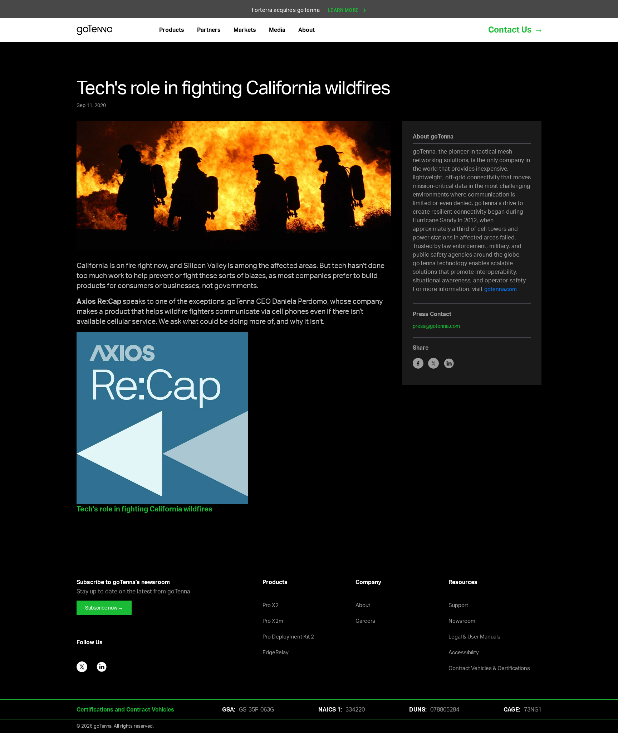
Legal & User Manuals (474, 636)
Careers (365, 620)
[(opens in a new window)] (162, 417)
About (362, 605)
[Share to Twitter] (435, 362)
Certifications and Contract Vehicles (125, 709)
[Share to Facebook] (420, 362)
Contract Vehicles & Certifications (489, 668)
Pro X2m (273, 620)
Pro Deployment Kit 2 (288, 636)
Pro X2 (271, 605)
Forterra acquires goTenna (306, 9)
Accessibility (463, 652)
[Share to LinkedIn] (450, 362)
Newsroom (461, 620)
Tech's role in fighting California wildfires (144, 508)
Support (458, 605)
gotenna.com (500, 289)
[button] (171, 29)
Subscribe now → (104, 608)
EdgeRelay (276, 652)
